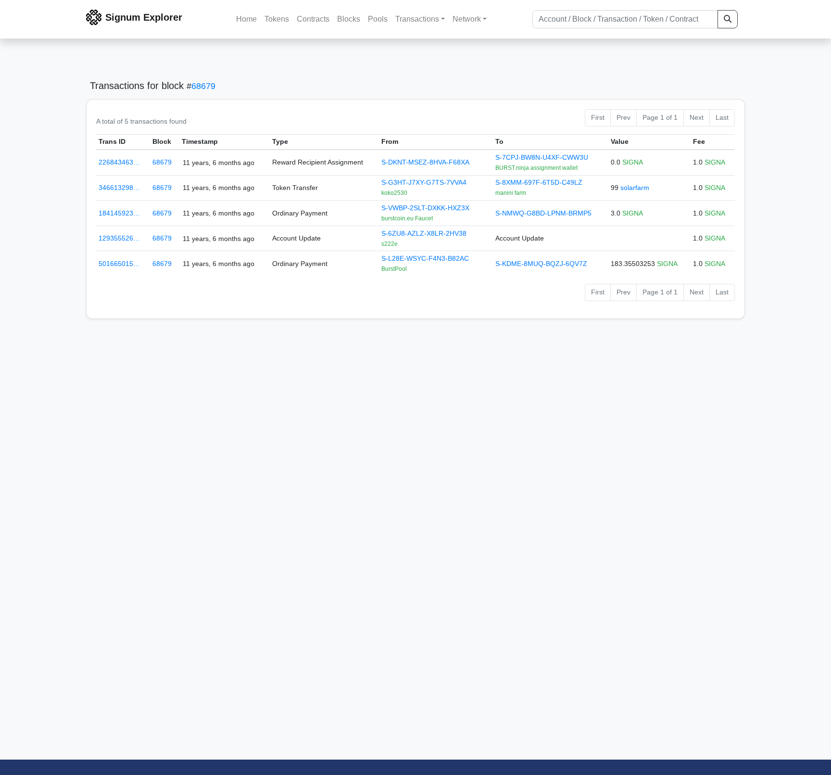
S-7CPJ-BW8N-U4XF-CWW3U (541, 157)
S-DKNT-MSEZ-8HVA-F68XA (425, 162)
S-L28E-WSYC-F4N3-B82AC (425, 258)
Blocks (348, 19)
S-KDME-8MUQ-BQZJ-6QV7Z (541, 263)
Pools (378, 19)
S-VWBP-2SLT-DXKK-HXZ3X (425, 208)
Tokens (276, 19)
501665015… (119, 263)
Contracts (313, 19)
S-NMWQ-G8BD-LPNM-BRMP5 (543, 213)
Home (246, 19)
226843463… (119, 162)
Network (467, 19)
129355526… (119, 238)
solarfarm (634, 187)
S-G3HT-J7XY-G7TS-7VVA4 (423, 182)
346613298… (119, 187)
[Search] (728, 19)
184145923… (119, 213)
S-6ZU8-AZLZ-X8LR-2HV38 (423, 233)
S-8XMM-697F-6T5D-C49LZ (538, 182)
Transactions (417, 19)
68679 (203, 86)
